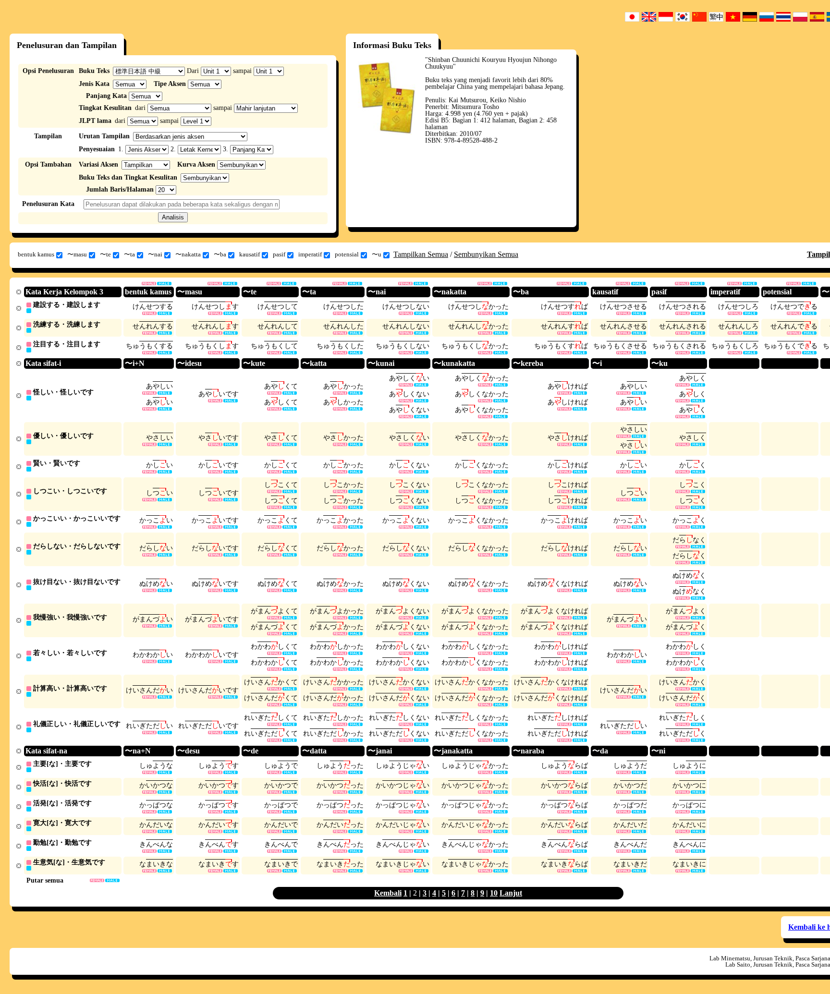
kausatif (249, 254)
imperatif (310, 254)
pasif (279, 254)
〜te (105, 254)
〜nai (155, 254)
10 (494, 893)
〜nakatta (188, 254)
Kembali (388, 893)
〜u (376, 254)
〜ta (129, 254)
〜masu (77, 254)
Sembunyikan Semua (486, 254)
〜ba (220, 254)
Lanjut (511, 893)
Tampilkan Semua (420, 254)
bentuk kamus (36, 254)
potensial (347, 254)
